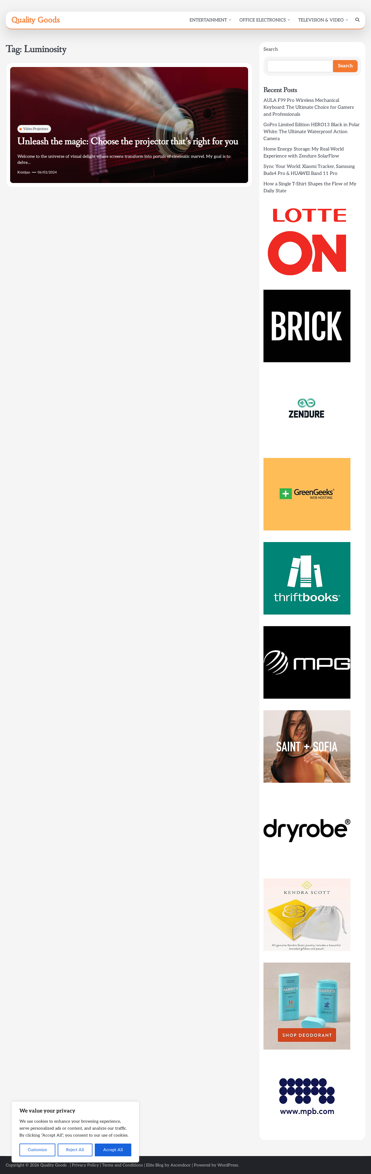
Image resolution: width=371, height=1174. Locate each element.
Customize (37, 1149)
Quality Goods (36, 19)
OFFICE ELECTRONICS (262, 20)
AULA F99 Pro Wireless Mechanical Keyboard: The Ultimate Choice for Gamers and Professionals (308, 107)
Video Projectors (35, 129)
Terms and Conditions (122, 1165)
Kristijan (23, 172)
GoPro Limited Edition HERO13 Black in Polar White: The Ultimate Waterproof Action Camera (311, 132)
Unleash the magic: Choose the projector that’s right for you (127, 141)
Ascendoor (180, 1165)
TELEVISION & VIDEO (321, 20)
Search (270, 49)
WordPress (227, 1165)
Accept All (113, 1149)
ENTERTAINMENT (208, 20)
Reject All (75, 1149)
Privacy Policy (85, 1165)
